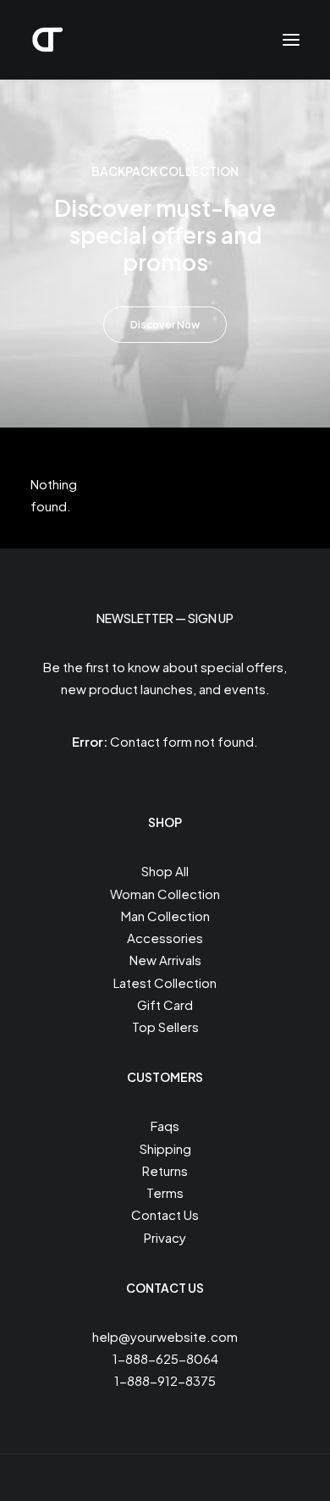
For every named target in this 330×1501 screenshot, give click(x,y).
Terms (165, 1192)
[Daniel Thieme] (47, 40)
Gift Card (165, 1004)
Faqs (165, 1125)
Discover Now (165, 324)
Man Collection (165, 916)
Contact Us (165, 1214)
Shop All (165, 871)
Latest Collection (165, 982)
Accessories (165, 938)
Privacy (165, 1237)
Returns (165, 1170)
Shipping (165, 1148)
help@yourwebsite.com (165, 1336)
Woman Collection (165, 894)
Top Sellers (165, 1026)
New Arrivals (165, 960)
